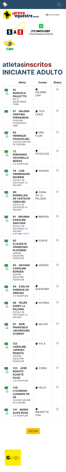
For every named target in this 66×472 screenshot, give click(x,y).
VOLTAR (33, 431)
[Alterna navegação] (58, 4)
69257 (26, 233)
